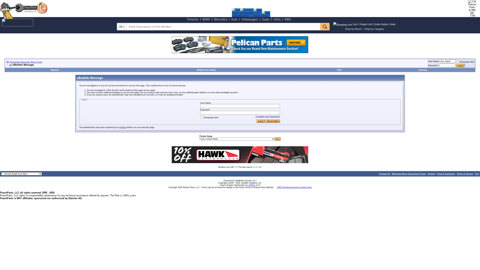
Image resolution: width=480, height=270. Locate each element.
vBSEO (251, 185)
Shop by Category (374, 29)
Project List (366, 24)
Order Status (381, 24)
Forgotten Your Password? (268, 116)
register (122, 127)
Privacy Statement (446, 174)
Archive (431, 174)
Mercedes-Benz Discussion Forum (409, 174)
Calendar (422, 70)
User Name (433, 61)
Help (392, 24)
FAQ (339, 70)
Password (432, 65)
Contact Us (384, 174)
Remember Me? (467, 62)
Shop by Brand (353, 29)
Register (55, 70)
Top (477, 174)
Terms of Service (465, 174)
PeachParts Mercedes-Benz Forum (26, 62)
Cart (355, 24)
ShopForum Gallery (206, 70)
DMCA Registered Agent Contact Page (294, 187)
